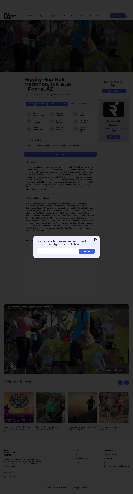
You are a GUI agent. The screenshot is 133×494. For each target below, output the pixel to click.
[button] (96, 239)
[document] (66, 247)
